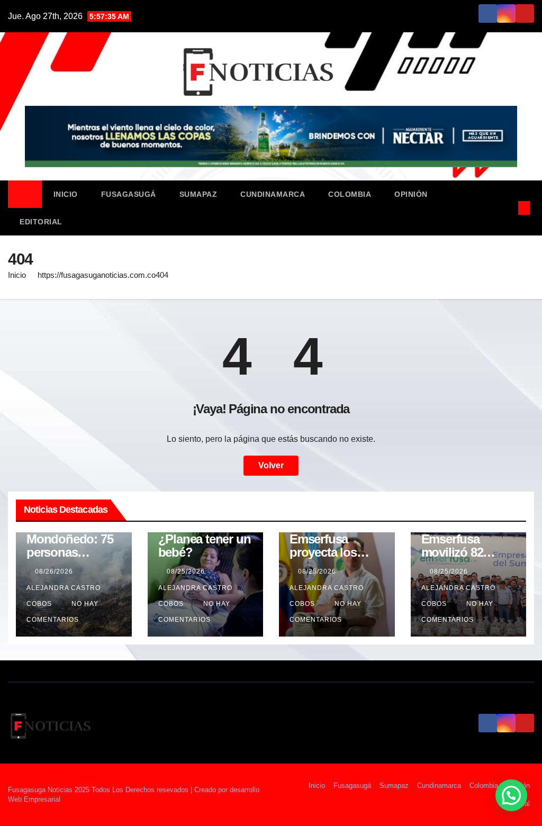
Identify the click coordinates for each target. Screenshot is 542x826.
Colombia (349, 194)
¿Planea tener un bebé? (204, 545)
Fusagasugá (128, 194)
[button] (506, 207)
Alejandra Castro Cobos (63, 595)
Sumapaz (198, 194)
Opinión (411, 194)
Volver (271, 465)
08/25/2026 (187, 571)
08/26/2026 (55, 571)
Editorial (41, 221)
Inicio (65, 194)
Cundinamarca (272, 194)
